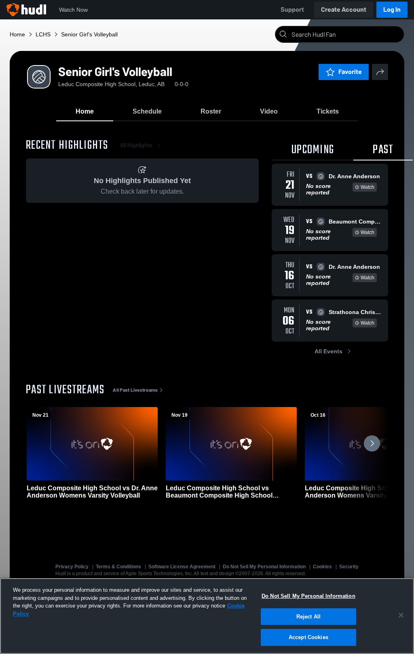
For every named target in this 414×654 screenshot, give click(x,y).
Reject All (308, 617)
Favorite (350, 71)
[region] (207, 616)
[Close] (401, 615)
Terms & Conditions (118, 567)
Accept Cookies (308, 637)
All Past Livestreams (135, 390)
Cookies (322, 567)
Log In (392, 9)
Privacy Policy (72, 567)
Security (349, 567)
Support (292, 9)
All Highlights (136, 145)
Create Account (343, 9)
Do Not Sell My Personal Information (264, 567)
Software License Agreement (181, 567)
